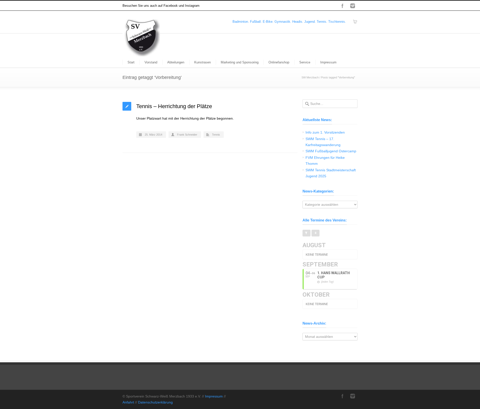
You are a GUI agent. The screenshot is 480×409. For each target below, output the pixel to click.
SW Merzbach (310, 77)
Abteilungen (175, 62)
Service (304, 62)
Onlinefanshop (278, 62)
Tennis (216, 134)
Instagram (353, 6)
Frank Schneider (187, 134)
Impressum (328, 62)
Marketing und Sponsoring (239, 62)
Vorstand (150, 62)
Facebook (343, 6)
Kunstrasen (202, 62)
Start (131, 62)
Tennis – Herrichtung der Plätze (174, 106)
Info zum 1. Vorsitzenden (325, 132)
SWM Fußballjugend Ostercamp (331, 151)
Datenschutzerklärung (155, 402)
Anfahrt (128, 402)
